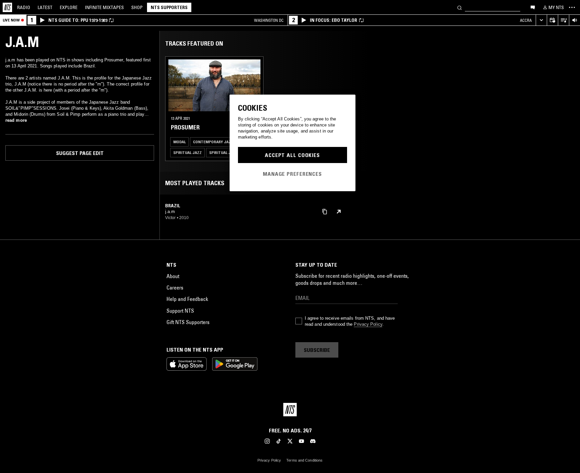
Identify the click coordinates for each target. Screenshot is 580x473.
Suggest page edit (80, 153)
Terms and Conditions (304, 460)
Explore (69, 7)
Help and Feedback (187, 299)
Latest (45, 7)
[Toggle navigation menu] (572, 7)
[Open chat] (533, 7)
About (172, 276)
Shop (137, 7)
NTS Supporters (169, 7)
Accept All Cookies (292, 155)
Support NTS (180, 310)
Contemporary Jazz (213, 141)
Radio (23, 7)
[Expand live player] (541, 20)
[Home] (7, 7)
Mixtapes (104, 7)
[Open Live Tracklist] (563, 20)
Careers (174, 287)
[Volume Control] (574, 20)
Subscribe (317, 350)
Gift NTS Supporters (187, 322)
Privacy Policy (368, 324)
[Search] (459, 7)
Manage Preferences (292, 173)
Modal (179, 141)
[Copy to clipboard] (324, 211)
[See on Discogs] (338, 211)
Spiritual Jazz (187, 152)
